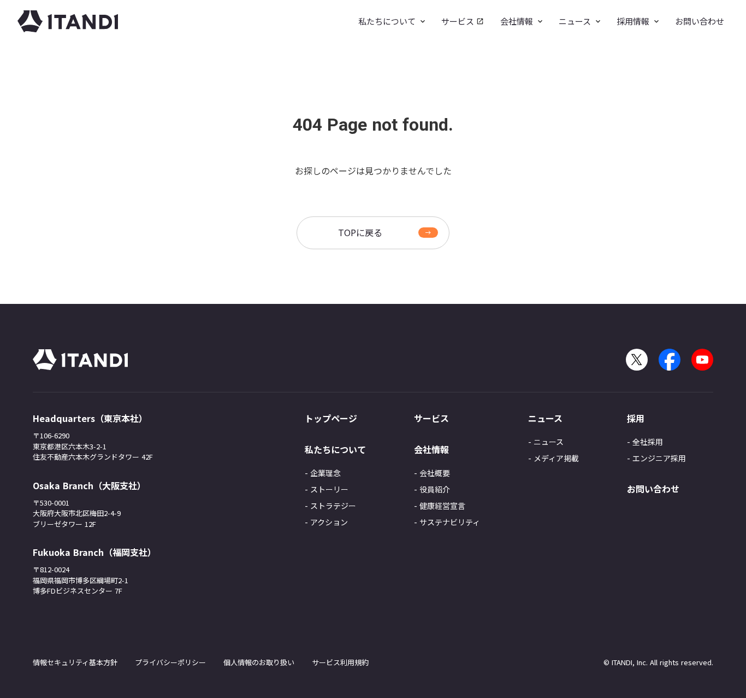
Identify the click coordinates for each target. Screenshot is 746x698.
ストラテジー (333, 505)
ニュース (549, 441)
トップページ (331, 418)
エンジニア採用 (659, 458)
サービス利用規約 (340, 662)
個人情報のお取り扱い (258, 662)
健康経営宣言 (442, 505)
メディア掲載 (556, 458)
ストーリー (329, 489)
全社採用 (647, 441)
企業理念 (325, 472)
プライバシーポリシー (170, 662)
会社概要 (434, 472)
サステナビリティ (449, 522)
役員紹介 (434, 489)
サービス (431, 418)
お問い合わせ (653, 488)
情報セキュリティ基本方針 (75, 662)
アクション (329, 522)
